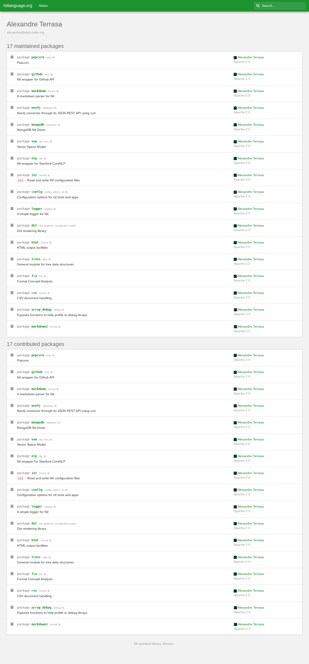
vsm (34, 141)
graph (72, 225)
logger (36, 208)
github (36, 74)
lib (53, 57)
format (51, 91)
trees (35, 259)
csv (34, 293)
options (56, 192)
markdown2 (39, 326)
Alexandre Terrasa (251, 57)
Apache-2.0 (242, 62)
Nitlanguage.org (17, 5)
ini (34, 175)
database (48, 107)
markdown (38, 91)
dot (34, 225)
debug (57, 309)
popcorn (37, 57)
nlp (40, 141)
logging (48, 209)
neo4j (35, 107)
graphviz (48, 225)
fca (34, 276)
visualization (61, 225)
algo (45, 259)
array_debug (41, 309)
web (48, 57)
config (36, 192)
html (35, 242)
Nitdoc (43, 5)
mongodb (37, 124)
